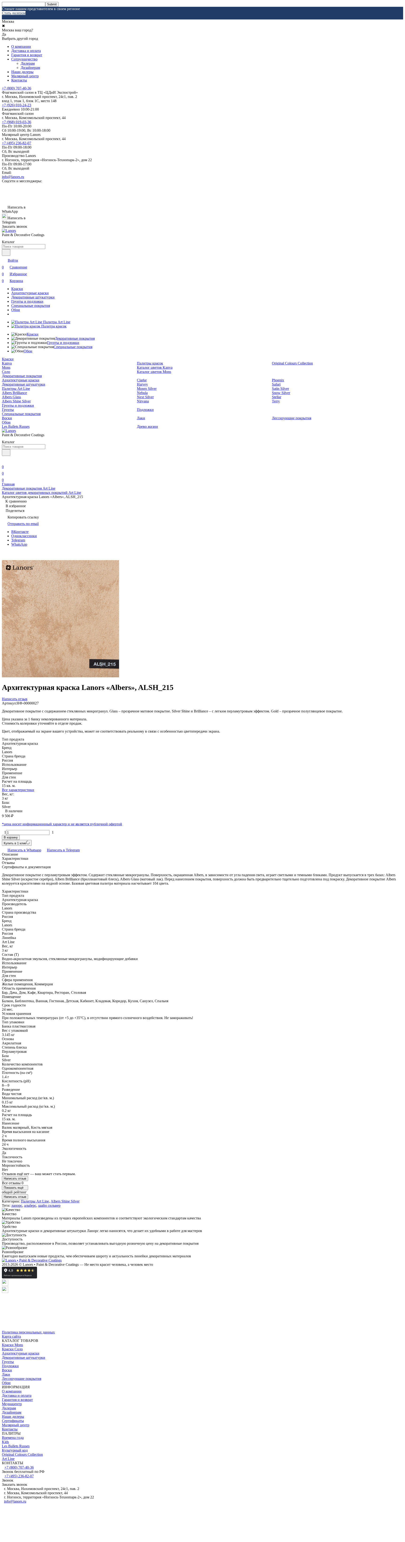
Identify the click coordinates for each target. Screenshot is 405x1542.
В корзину (11, 837)
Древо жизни (147, 426)
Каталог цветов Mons (154, 372)
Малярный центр (25, 76)
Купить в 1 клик (15, 843)
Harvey (142, 384)
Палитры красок (150, 363)
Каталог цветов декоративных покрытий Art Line (41, 493)
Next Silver (145, 397)
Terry (276, 401)
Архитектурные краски (30, 293)
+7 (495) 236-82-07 (16, 143)
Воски (7, 418)
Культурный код (15, 1450)
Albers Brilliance (14, 393)
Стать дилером (14, 13)
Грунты (8, 410)
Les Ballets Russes (16, 426)
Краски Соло (12, 1349)
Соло (6, 372)
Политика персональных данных (28, 1332)
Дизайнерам (30, 68)
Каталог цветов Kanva (154, 367)
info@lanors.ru (13, 177)
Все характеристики (18, 790)
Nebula (142, 393)
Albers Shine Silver (16, 401)
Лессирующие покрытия (291, 418)
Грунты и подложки (27, 301)
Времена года (13, 1438)
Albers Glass (11, 397)
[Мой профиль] (5, 460)
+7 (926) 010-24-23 (16, 105)
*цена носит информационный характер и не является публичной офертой (62, 824)
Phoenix (278, 380)
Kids (5, 1442)
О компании (21, 46)
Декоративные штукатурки (33, 297)
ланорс (16, 1205)
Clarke (142, 380)
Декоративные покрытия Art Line (28, 488)
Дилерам (28, 63)
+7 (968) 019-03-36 (16, 122)
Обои (15, 310)
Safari (276, 384)
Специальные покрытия (30, 306)
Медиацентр (12, 1404)
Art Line (8, 1459)
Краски (17, 289)
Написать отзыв (15, 1178)
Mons (6, 367)
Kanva (7, 363)
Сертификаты (13, 1421)
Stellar (276, 397)
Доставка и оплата (26, 51)
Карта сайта (11, 1336)
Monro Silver (147, 389)
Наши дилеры (22, 72)
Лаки (141, 418)
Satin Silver (280, 389)
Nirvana (143, 401)
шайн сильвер (49, 1205)
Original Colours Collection (292, 363)
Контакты (19, 80)
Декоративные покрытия (75, 338)
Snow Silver (281, 393)
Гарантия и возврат (26, 55)
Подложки (145, 410)
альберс (30, 1205)
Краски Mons (12, 1345)
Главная (8, 484)
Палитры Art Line (16, 389)
